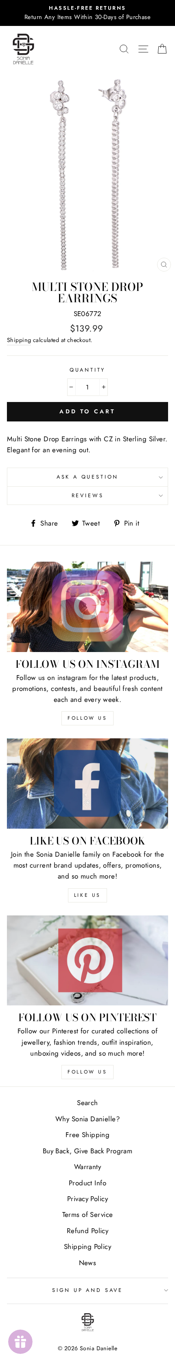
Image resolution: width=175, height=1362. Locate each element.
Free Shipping (88, 1135)
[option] (87, 13)
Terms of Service (87, 1214)
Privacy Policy (87, 1199)
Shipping (19, 340)
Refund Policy (88, 1231)
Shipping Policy (87, 1246)
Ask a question (88, 477)
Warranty (87, 1167)
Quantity (88, 370)
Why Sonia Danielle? (87, 1119)
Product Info (87, 1183)
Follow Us (87, 718)
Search (87, 1103)
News (87, 1263)
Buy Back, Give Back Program (87, 1151)
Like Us (87, 895)
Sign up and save (87, 1290)
